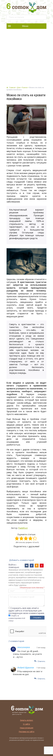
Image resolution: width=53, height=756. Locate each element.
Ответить (41, 661)
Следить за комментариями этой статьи (16, 618)
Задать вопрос (26, 720)
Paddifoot (23, 528)
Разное (25, 87)
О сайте (26, 724)
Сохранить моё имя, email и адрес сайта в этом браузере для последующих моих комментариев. (26, 611)
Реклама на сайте (26, 731)
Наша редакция (26, 728)
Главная (12, 87)
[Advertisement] (26, 57)
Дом (18, 87)
